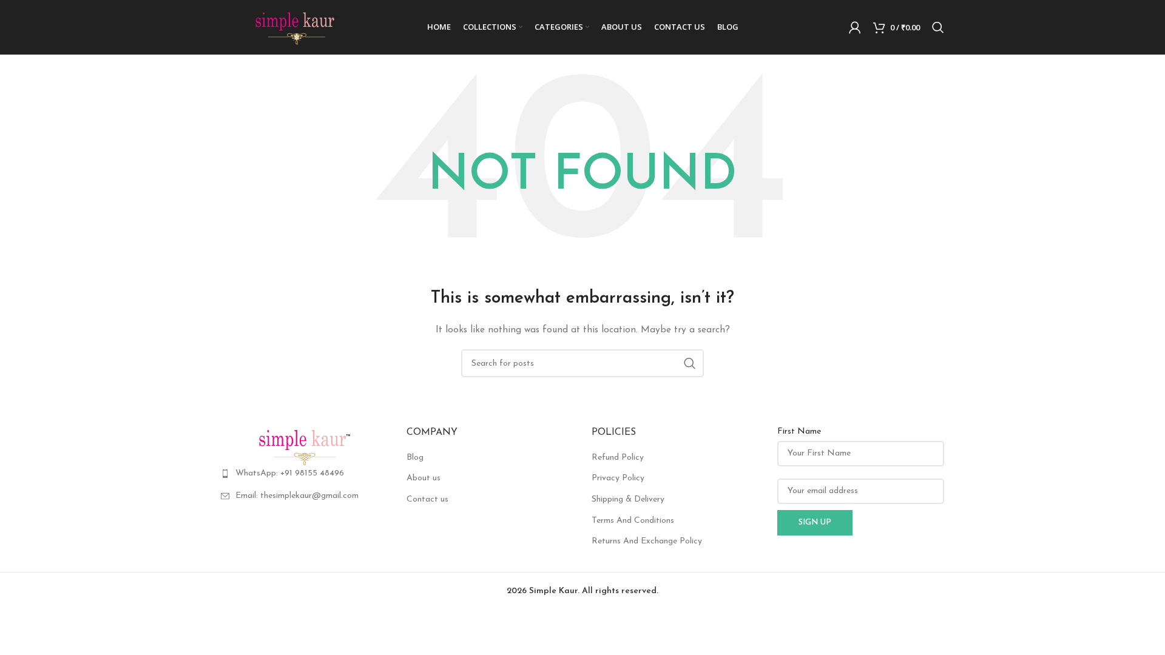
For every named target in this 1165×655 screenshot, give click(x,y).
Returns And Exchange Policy (647, 541)
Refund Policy (618, 457)
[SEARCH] (690, 363)
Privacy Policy (618, 478)
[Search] (938, 27)
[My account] (855, 27)
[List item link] (304, 473)
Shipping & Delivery (628, 499)
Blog (415, 457)
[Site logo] (297, 27)
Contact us (427, 499)
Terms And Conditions (633, 520)
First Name (799, 431)
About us (424, 478)
